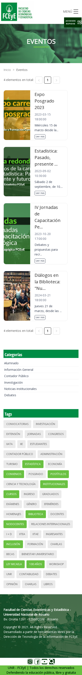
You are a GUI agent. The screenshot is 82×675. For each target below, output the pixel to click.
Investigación (13, 382)
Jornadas (34, 434)
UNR (9, 574)
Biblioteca (35, 514)
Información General (18, 370)
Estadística (33, 464)
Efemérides (51, 504)
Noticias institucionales (20, 389)
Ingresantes (54, 534)
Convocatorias (17, 424)
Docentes (57, 514)
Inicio (7, 70)
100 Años (35, 564)
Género (31, 504)
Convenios (13, 474)
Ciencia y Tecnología (21, 484)
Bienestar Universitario (38, 554)
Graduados (50, 494)
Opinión (11, 584)
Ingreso (29, 494)
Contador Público (16, 376)
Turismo (12, 464)
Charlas (56, 544)
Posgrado (36, 474)
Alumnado (11, 363)
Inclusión (13, 544)
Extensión (13, 434)
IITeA (22, 534)
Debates (10, 395)
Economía (55, 464)
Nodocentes (15, 524)
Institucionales (54, 484)
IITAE (35, 534)
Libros (48, 584)
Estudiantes (38, 444)
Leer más (40, 136)
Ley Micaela (14, 564)
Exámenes (12, 504)
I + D (9, 534)
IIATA (9, 444)
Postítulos (58, 474)
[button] (73, 22)
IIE (21, 444)
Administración (51, 454)
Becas (10, 554)
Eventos (22, 70)
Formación (35, 544)
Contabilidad (28, 574)
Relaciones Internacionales (50, 524)
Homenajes (13, 514)
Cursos (11, 494)
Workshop (56, 564)
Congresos (56, 434)
